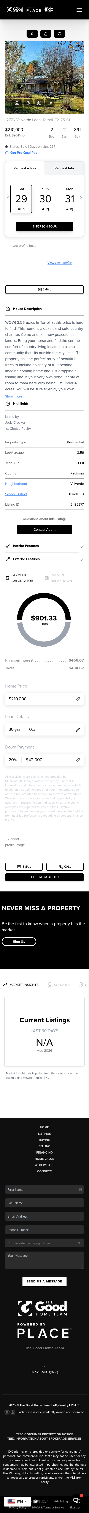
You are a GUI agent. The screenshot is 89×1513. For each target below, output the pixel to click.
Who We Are (44, 1165)
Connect (44, 1171)
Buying (44, 1140)
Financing (44, 1152)
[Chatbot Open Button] (77, 1501)
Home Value (44, 1159)
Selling (44, 1146)
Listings (44, 1134)
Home (44, 1127)
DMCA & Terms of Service (48, 1507)
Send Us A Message (44, 1281)
